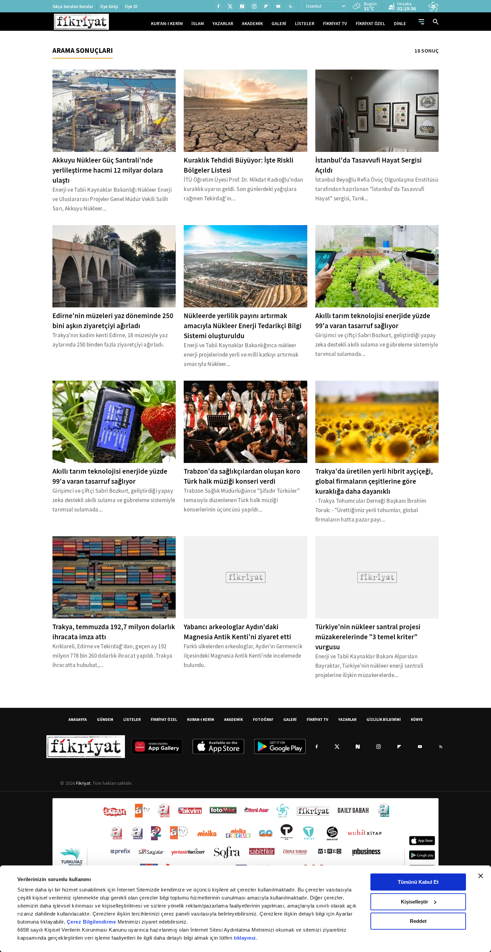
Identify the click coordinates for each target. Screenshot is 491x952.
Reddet (418, 921)
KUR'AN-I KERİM (167, 23)
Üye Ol (131, 6)
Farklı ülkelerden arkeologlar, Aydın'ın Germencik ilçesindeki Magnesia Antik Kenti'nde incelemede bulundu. (243, 656)
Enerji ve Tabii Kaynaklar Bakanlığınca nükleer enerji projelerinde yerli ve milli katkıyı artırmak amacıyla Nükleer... (241, 355)
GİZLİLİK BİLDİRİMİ (383, 719)
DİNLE (400, 23)
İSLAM (197, 23)
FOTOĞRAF (263, 719)
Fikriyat (83, 783)
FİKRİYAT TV (335, 23)
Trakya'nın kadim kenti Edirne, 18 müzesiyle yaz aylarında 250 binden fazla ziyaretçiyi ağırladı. (110, 340)
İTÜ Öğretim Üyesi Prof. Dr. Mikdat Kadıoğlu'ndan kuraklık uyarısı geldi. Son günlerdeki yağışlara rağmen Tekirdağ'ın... (243, 189)
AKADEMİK (252, 23)
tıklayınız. (246, 938)
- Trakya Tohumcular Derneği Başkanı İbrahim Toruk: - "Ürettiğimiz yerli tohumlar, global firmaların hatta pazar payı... (371, 510)
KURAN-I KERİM (200, 719)
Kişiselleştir (414, 902)
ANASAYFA (77, 719)
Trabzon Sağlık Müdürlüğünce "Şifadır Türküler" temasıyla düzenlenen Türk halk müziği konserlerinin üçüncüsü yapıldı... (242, 500)
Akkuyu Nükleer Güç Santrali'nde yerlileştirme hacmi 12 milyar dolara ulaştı (107, 170)
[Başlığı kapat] (480, 875)
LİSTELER (304, 23)
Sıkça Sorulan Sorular (72, 6)
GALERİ (279, 23)
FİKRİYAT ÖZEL (370, 23)
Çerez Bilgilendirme (92, 922)
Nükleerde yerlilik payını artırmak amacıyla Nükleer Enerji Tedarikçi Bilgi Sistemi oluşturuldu (243, 326)
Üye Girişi (109, 6)
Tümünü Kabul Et (418, 882)
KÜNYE (417, 719)
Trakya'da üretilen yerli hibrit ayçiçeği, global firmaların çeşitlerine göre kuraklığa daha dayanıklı (374, 481)
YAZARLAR (222, 23)
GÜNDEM (105, 719)
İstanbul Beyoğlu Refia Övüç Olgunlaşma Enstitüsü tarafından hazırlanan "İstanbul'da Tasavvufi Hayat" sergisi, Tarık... (376, 189)
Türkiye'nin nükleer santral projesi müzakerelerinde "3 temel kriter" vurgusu (368, 637)
